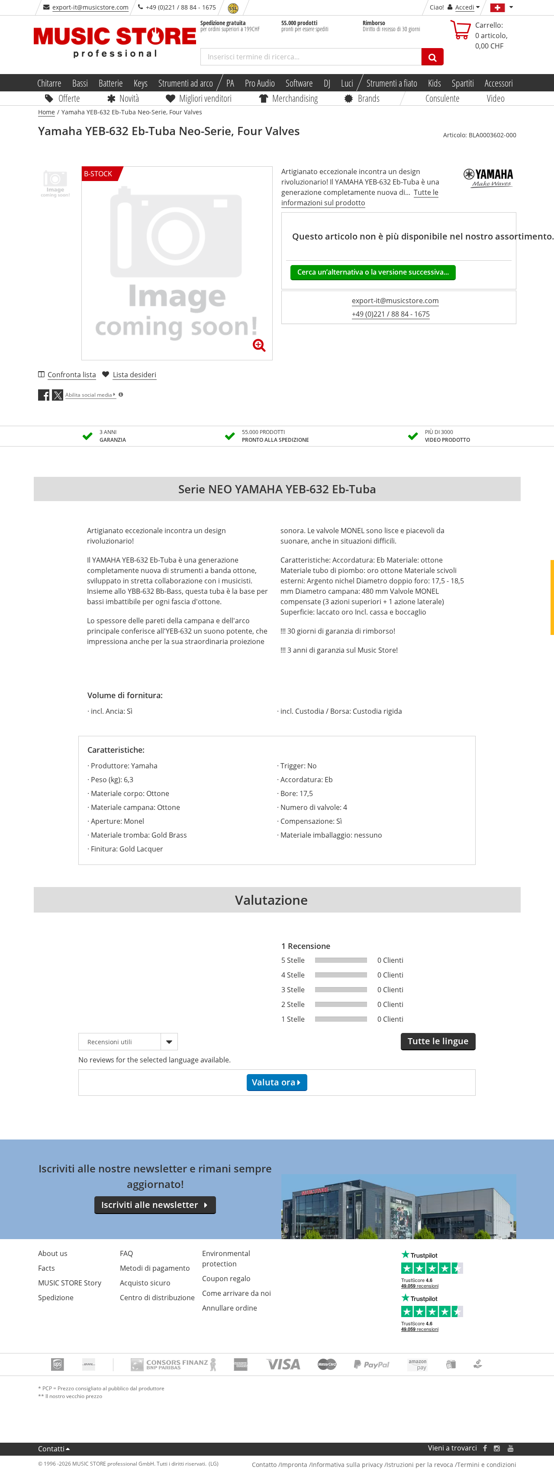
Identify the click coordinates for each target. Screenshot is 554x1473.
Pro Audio (259, 82)
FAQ (126, 1253)
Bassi (79, 82)
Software (299, 82)
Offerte (69, 97)
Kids (434, 82)
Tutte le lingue (438, 1041)
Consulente (443, 97)
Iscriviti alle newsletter (149, 1205)
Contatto (264, 1464)
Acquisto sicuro (145, 1283)
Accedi (464, 7)
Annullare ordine (229, 1308)
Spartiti (463, 82)
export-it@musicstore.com (90, 7)
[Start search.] (433, 56)
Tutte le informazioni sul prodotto (359, 197)
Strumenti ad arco (185, 82)
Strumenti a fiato (392, 82)
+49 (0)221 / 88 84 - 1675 (391, 314)
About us (53, 1253)
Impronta (293, 1464)
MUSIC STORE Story (69, 1283)
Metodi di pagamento (155, 1268)
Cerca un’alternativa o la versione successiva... (373, 272)
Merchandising (295, 97)
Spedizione (56, 1297)
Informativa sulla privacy (347, 1464)
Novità (129, 97)
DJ (327, 82)
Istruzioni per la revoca (420, 1464)
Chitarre (49, 82)
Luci (347, 82)
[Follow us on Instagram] (497, 1448)
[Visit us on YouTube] (511, 1448)
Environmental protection (226, 1259)
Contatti (51, 1449)
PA (230, 82)
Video (496, 97)
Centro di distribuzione (157, 1297)
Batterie (110, 82)
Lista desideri (134, 374)
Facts (46, 1268)
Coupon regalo (226, 1278)
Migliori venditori (205, 97)
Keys (140, 82)
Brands (369, 97)
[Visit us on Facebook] (484, 1448)
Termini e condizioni (486, 1464)
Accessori (499, 82)
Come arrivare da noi (236, 1293)
